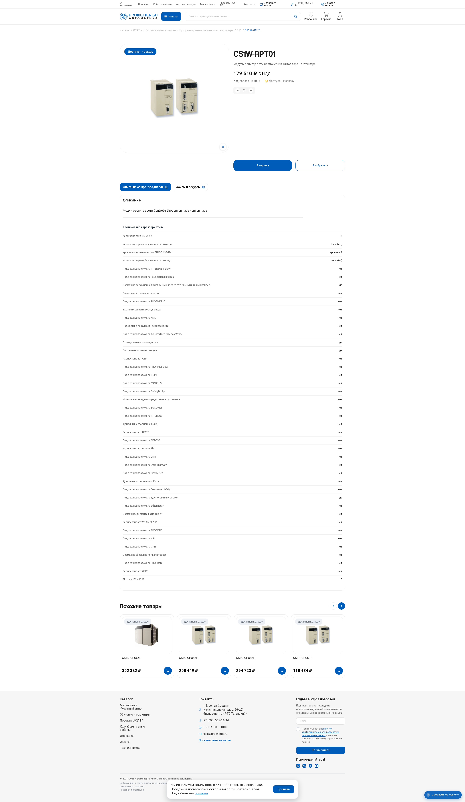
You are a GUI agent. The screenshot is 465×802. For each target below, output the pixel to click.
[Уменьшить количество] (237, 90)
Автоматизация (186, 4)
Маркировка (207, 4)
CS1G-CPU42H (188, 658)
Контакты (250, 4)
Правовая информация (132, 790)
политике (201, 793)
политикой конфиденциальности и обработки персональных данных (320, 732)
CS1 (239, 30)
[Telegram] (310, 766)
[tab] (145, 187)
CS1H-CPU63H (302, 658)
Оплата (125, 742)
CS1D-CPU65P (131, 658)
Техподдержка (130, 748)
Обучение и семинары (135, 714)
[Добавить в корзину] (168, 671)
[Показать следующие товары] (341, 606)
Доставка (127, 736)
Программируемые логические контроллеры (206, 30)
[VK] (304, 766)
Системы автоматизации (160, 30)
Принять (284, 789)
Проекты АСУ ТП (228, 4)
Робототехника (162, 4)
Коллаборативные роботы (132, 728)
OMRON (137, 30)
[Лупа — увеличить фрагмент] (223, 147)
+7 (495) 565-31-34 (216, 720)
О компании (126, 4)
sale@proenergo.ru (215, 734)
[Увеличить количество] (251, 90)
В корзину (263, 165)
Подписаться (320, 750)
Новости (143, 4)
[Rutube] (298, 766)
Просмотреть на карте (215, 740)
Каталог (125, 30)
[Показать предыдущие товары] (333, 606)
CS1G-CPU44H (245, 658)
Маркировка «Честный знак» (131, 707)
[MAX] (316, 766)
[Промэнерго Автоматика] (139, 16)
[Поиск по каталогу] (243, 16)
